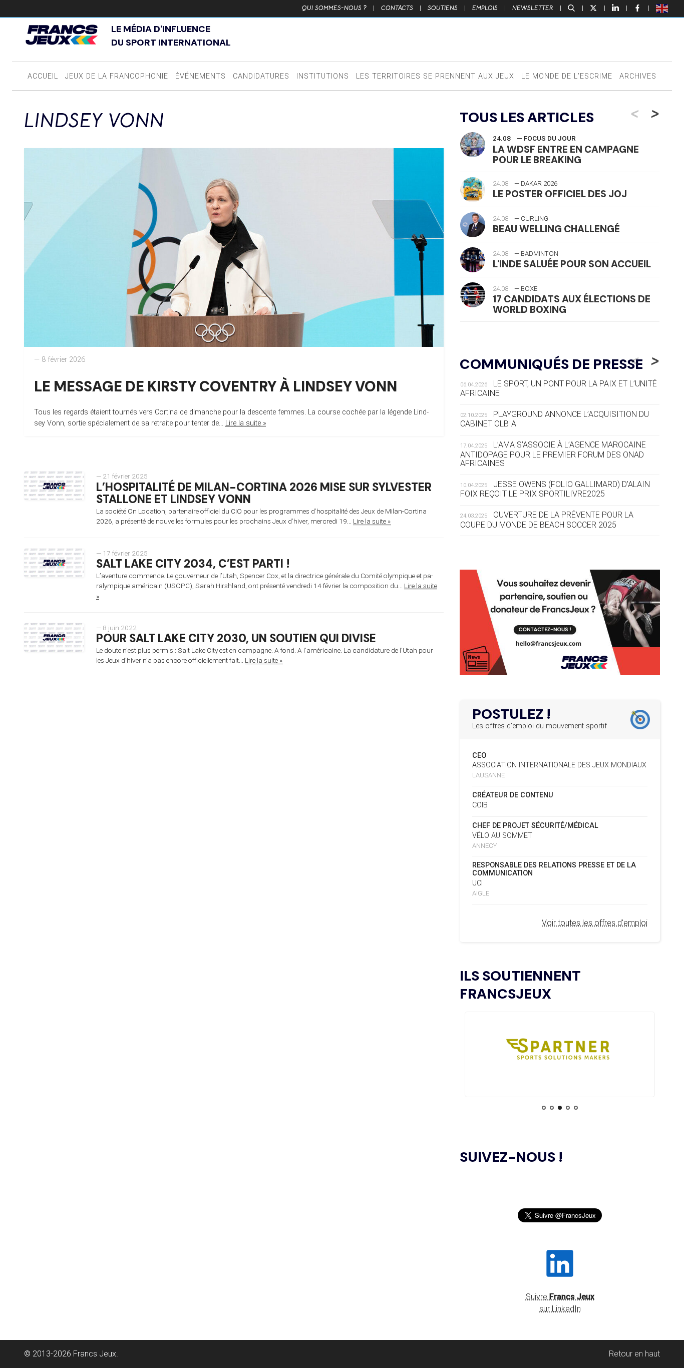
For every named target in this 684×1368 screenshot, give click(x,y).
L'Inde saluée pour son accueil (572, 264)
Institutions (322, 76)
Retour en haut (634, 1353)
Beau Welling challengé (556, 229)
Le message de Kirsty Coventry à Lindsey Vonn (215, 386)
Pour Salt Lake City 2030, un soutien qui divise (236, 638)
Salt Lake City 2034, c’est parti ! (193, 564)
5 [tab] (576, 1108)
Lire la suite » (245, 423)
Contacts (397, 8)
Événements (200, 76)
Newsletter (532, 8)
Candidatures (261, 76)
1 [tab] (544, 1108)
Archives (637, 76)
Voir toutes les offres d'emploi (594, 923)
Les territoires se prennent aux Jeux (435, 76)
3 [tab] (560, 1108)
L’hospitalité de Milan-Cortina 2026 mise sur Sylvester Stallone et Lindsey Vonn (264, 493)
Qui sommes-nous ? (334, 8)
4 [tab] (568, 1108)
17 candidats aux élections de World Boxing (571, 304)
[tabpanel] (559, 1051)
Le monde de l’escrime (566, 76)
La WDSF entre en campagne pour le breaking (566, 154)
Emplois (485, 8)
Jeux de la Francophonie (116, 76)
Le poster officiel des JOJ (560, 194)
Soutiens (443, 8)
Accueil (43, 76)
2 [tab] (552, 1108)
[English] (662, 8)
